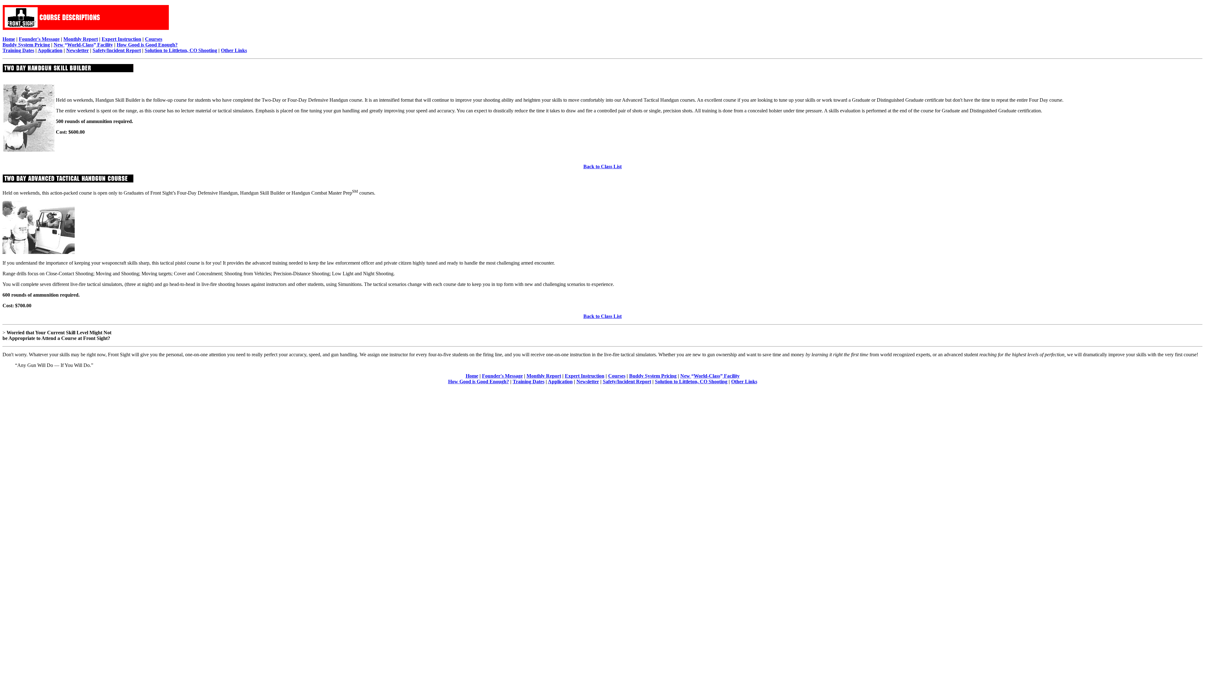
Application (50, 50)
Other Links (234, 50)
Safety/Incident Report (117, 50)
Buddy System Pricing (26, 44)
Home (9, 39)
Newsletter (77, 50)
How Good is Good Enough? (147, 44)
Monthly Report (80, 39)
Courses (153, 39)
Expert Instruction (121, 39)
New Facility (83, 44)
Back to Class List (602, 166)
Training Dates (18, 50)
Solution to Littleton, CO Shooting (181, 50)
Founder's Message (39, 39)
